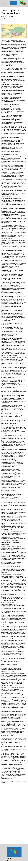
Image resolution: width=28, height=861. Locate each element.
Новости (9, 858)
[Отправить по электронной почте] (4, 19)
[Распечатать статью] (1, 19)
